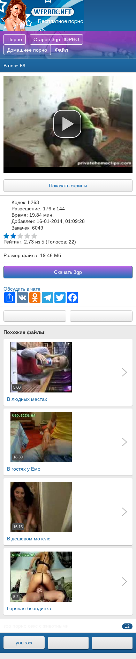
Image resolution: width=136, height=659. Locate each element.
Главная (42, 15)
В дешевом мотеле (29, 533)
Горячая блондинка (29, 602)
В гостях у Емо (23, 463)
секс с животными (48, 626)
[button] (67, 124)
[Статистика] (112, 643)
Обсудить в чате (21, 289)
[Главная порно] (68, 643)
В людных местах (27, 393)
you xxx (24, 642)
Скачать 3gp (68, 272)
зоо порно (15, 626)
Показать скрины (68, 185)
